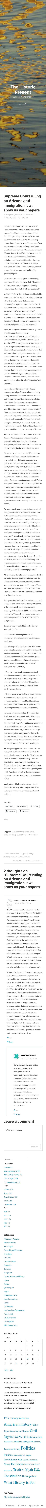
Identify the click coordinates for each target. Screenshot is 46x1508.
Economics (7, 1265)
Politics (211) (8, 1167)
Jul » (11, 1370)
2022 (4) (7, 1226)
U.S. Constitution (27, 215)
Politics (17, 215)
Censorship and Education (13, 1250)
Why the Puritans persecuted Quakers (17, 1497)
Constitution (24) (10, 1204)
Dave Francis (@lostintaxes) (25, 900)
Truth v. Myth (8, 1314)
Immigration (10, 215)
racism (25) (8, 1200)
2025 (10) (7, 1215)
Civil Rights (8, 1254)
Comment (34, 1146)
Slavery (6, 1302)
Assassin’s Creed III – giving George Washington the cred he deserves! (18, 855)
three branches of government (14, 1310)
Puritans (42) (8, 1189)
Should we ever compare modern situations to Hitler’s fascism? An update (22, 1394)
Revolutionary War (10, 1295)
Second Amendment (11, 1299)
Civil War (7, 1257)
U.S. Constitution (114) (12, 1182)
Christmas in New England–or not (17, 1407)
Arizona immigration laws (23, 831)
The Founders (8, 1306)
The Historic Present (23, 89)
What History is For (11, 1325)
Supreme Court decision (27, 835)
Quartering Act (9, 1287)
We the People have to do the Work (18, 1382)
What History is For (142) (13, 1174)
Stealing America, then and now (17, 1387)
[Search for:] (15, 1159)
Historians (7, 1269)
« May (6, 1370)
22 (27, 1359)
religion (6, 1291)
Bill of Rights (8, 1246)
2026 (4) (7, 1211)
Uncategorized (9, 1321)
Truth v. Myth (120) (11, 1178)
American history (10, 1242)
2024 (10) (7, 1219)
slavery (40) (8, 1193)
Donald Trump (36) (10, 1197)
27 (16, 1363)
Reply (11, 1042)
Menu (24, 104)
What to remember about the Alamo (27, 860)
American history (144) (12, 1171)
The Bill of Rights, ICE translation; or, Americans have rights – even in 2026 (19, 1401)
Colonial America (10, 1261)
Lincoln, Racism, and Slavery (14, 1276)
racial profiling (10, 835)
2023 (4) (7, 1223)
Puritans (6, 1284)
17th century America (11, 1239)
